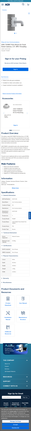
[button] (30, 215)
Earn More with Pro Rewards (15, 1)
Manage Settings (15, 421)
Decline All (15, 428)
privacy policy (13, 411)
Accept (15, 425)
